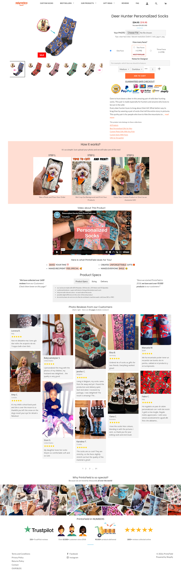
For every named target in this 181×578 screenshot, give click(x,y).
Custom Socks (46, 3)
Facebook (73, 554)
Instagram (73, 557)
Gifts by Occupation (117, 138)
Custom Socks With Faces (119, 135)
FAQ (137, 3)
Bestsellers (66, 3)
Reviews (125, 3)
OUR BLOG (17, 568)
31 (96, 468)
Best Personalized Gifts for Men (121, 128)
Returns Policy (18, 561)
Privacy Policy (18, 557)
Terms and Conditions (21, 554)
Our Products (87, 3)
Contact (15, 565)
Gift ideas (108, 3)
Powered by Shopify (164, 557)
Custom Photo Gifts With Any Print (122, 131)
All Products (114, 125)
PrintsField (168, 554)
